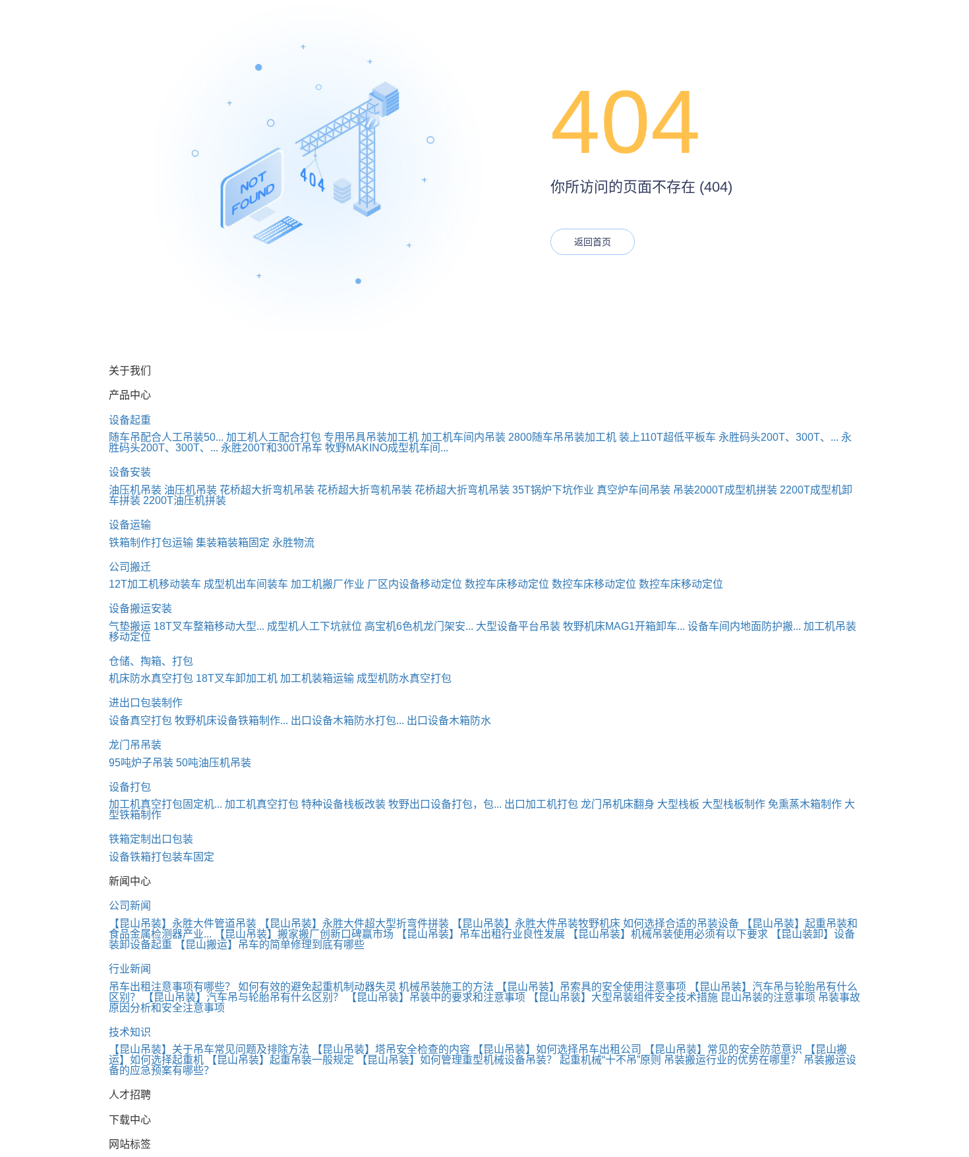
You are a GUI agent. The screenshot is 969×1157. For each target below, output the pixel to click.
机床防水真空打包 (151, 678)
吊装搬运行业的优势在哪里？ (732, 1059)
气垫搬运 (130, 626)
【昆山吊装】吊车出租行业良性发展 (480, 934)
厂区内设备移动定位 (414, 584)
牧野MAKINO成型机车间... (386, 447)
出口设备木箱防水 (449, 720)
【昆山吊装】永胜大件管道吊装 (182, 923)
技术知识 (130, 1032)
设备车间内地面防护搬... (744, 626)
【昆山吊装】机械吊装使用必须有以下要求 (668, 934)
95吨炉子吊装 (141, 762)
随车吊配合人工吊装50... (166, 437)
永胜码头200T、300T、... (778, 437)
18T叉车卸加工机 (237, 678)
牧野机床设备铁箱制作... (231, 720)
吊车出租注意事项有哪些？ (172, 986)
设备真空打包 (140, 720)
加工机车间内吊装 (463, 437)
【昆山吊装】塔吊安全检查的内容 (391, 1049)
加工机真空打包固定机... (165, 804)
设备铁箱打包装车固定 (161, 856)
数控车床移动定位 (507, 584)
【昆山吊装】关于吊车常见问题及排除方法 (209, 1049)
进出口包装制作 (146, 702)
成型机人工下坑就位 (314, 626)
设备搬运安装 (140, 608)
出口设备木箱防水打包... (347, 720)
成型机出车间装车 (246, 584)
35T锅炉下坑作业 (553, 489)
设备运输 (130, 524)
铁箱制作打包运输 (151, 542)
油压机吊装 (135, 489)
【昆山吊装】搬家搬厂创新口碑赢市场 (304, 934)
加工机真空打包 (262, 804)
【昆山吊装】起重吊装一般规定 (280, 1059)
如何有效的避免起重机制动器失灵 (317, 986)
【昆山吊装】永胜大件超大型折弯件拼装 (354, 923)
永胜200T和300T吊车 (271, 447)
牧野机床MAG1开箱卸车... (624, 626)
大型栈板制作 (733, 804)
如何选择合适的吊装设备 (681, 923)
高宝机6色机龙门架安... (419, 626)
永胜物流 (293, 542)
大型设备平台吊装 (518, 626)
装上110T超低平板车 (667, 437)
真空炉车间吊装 (633, 489)
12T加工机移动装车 (155, 584)
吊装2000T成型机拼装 (725, 489)
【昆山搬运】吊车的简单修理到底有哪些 (270, 944)
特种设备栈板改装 (343, 804)
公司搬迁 (130, 567)
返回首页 (592, 242)
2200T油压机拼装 (184, 500)
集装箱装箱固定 (233, 542)
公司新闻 (130, 905)
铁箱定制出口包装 (151, 839)
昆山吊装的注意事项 (767, 997)
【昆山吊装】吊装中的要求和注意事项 (435, 997)
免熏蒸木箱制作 (805, 804)
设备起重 (130, 420)
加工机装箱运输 (317, 678)
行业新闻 (130, 968)
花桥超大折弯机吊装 (267, 489)
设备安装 (130, 472)
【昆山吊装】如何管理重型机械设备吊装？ (457, 1059)
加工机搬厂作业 (328, 584)
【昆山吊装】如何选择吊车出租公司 (557, 1049)
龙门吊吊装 (135, 744)
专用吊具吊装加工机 (371, 437)
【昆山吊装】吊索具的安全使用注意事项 (591, 986)
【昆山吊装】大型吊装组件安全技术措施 (623, 997)
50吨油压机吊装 (213, 762)
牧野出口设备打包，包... (445, 804)
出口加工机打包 (541, 804)
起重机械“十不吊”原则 (610, 1059)
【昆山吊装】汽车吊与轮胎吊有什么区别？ (243, 997)
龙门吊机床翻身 (618, 804)
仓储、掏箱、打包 (151, 661)
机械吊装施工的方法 (446, 986)
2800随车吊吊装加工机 (562, 437)
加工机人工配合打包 (273, 437)
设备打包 (130, 787)
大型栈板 (678, 804)
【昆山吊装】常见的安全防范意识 (723, 1049)
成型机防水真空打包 (404, 678)
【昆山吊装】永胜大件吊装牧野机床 (536, 923)
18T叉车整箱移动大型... (209, 626)
